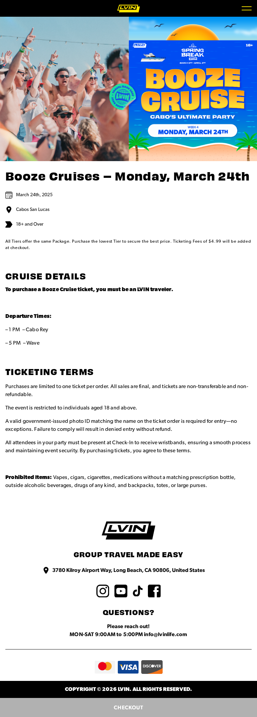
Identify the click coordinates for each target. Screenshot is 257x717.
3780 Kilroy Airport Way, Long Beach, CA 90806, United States (128, 570)
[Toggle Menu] (247, 8)
